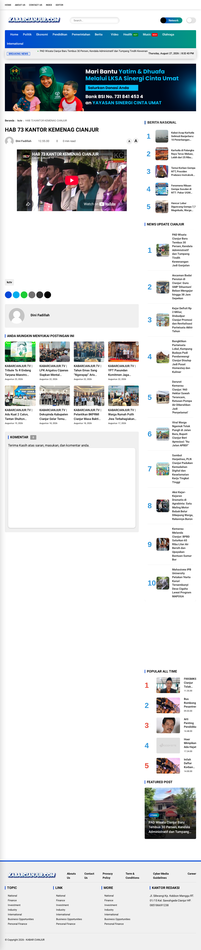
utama (153, 810)
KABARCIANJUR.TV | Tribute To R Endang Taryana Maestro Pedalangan (18, 366)
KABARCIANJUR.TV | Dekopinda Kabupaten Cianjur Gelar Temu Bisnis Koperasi (53, 410)
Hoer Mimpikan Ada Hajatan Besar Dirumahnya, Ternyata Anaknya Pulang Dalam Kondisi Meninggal (192, 738)
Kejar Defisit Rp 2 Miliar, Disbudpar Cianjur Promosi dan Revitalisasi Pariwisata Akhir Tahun (182, 315)
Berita (98, 34)
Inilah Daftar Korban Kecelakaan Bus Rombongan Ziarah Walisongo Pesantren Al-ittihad (191, 759)
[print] (31, 290)
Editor (59, 5)
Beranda (9, 115)
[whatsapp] (24, 290)
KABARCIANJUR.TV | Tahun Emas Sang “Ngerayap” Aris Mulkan (87, 366)
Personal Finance (17, 919)
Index (49, 5)
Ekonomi (42, 34)
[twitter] (176, 4)
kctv (19, 115)
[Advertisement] (72, 239)
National (12, 890)
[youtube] (188, 4)
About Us (20, 5)
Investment (14, 900)
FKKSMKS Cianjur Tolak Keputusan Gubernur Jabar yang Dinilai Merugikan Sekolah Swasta (190, 678)
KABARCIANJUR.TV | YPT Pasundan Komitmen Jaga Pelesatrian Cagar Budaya (122, 366)
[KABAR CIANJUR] (34, 25)
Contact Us (35, 5)
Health (130, 34)
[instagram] (182, 4)
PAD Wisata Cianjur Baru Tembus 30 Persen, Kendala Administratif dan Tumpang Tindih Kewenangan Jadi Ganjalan (83, 51)
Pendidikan (60, 34)
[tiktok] (194, 4)
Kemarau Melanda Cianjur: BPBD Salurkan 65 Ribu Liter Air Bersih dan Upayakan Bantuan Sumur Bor (182, 539)
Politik (27, 34)
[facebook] (171, 4)
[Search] (116, 20)
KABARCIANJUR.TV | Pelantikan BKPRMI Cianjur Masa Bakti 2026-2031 (87, 410)
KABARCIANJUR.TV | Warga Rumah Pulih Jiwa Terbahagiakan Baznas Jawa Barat (122, 410)
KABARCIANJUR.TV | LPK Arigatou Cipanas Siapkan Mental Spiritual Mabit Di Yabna (53, 366)
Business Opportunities (21, 914)
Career (192, 868)
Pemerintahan (81, 34)
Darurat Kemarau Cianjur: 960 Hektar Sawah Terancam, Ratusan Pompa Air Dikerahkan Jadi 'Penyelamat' (182, 392)
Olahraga (168, 34)
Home (8, 5)
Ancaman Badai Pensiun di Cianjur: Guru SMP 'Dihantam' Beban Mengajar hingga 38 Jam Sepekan (182, 282)
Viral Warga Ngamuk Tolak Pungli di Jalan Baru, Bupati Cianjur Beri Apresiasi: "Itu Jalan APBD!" (181, 429)
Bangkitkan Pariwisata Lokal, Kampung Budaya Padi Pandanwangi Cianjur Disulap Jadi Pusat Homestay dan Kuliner (182, 352)
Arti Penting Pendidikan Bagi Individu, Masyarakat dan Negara (191, 718)
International (15, 43)
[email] (39, 290)
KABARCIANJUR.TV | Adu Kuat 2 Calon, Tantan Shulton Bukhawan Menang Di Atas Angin (19, 410)
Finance (12, 895)
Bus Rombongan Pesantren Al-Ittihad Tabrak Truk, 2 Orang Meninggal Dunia (191, 698)
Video (115, 34)
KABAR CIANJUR (35, 935)
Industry (12, 905)
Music (150, 34)
